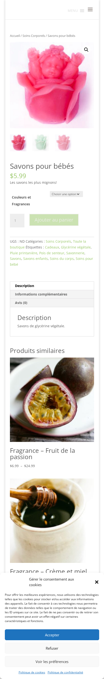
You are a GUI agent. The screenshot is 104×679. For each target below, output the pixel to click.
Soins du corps (62, 258)
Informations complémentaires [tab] (41, 294)
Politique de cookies (32, 672)
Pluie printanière (23, 253)
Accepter (52, 634)
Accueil (15, 35)
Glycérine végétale (76, 247)
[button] (96, 582)
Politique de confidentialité (65, 672)
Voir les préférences (52, 661)
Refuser (52, 648)
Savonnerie (75, 253)
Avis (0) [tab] (21, 302)
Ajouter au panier (54, 219)
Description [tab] (24, 285)
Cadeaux (52, 247)
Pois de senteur (51, 253)
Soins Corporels (33, 35)
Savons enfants (35, 258)
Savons (15, 258)
